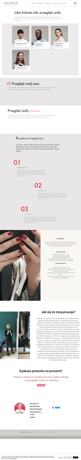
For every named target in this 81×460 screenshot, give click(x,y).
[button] (34, 3)
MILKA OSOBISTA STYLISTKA (11, 4)
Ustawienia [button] (61, 457)
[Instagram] (75, 3)
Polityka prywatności (13, 458)
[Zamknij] (79, 457)
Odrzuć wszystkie (68, 457)
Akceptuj (75, 457)
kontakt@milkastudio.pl (50, 432)
